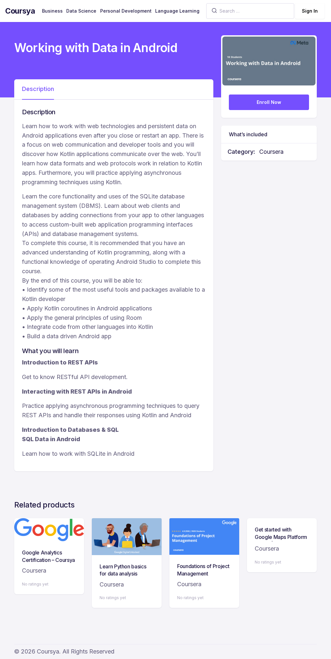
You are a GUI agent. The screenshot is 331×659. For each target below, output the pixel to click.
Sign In (310, 11)
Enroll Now (269, 102)
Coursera (271, 151)
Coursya (20, 11)
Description (38, 88)
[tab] (38, 89)
